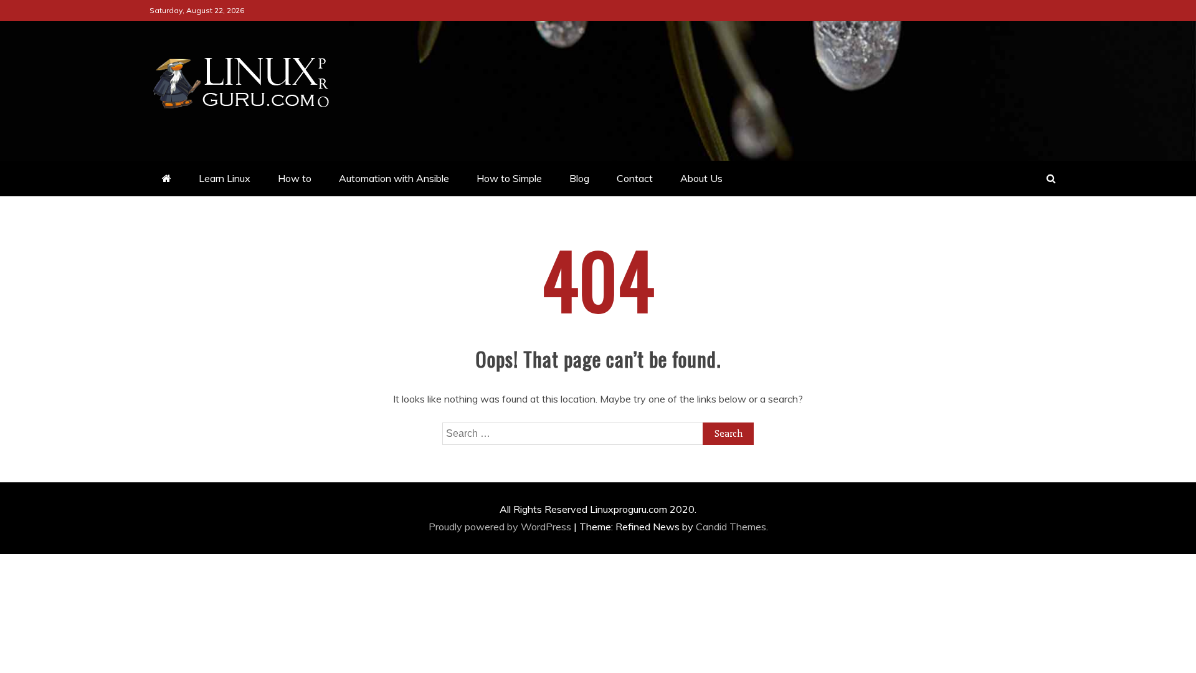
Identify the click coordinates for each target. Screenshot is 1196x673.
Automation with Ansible (394, 178)
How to (294, 178)
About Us (701, 178)
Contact (635, 178)
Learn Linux (224, 178)
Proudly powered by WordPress (501, 526)
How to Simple (509, 178)
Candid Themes (731, 526)
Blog (579, 178)
